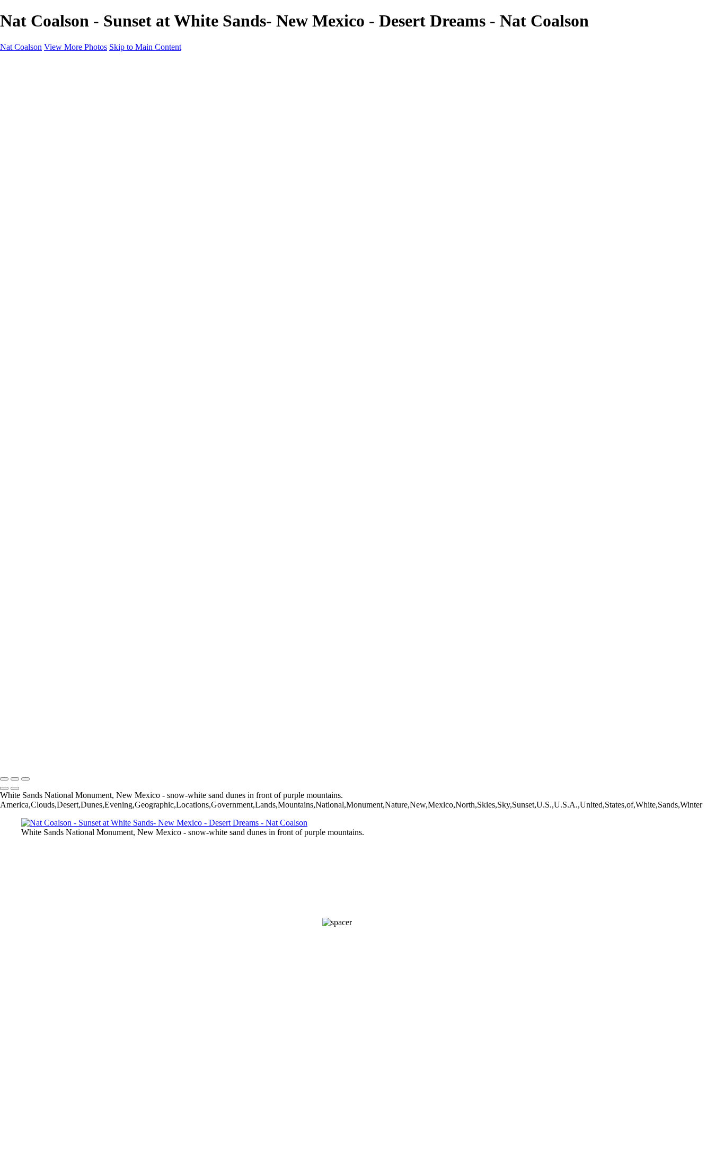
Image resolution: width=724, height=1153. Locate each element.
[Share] (25, 274)
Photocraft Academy (80, 245)
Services (58, 225)
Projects (36, 140)
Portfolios (60, 111)
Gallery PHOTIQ (73, 235)
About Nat (61, 168)
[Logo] (28, 64)
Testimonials (66, 187)
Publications (65, 216)
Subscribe (40, 254)
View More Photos (75, 46)
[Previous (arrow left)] (4, 788)
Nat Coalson (21, 46)
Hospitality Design (76, 178)
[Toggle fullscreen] (15, 779)
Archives (58, 121)
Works (33, 82)
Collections (63, 102)
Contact (35, 264)
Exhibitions (63, 206)
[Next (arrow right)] (15, 788)
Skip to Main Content (145, 46)
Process (36, 130)
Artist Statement (72, 197)
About (32, 149)
